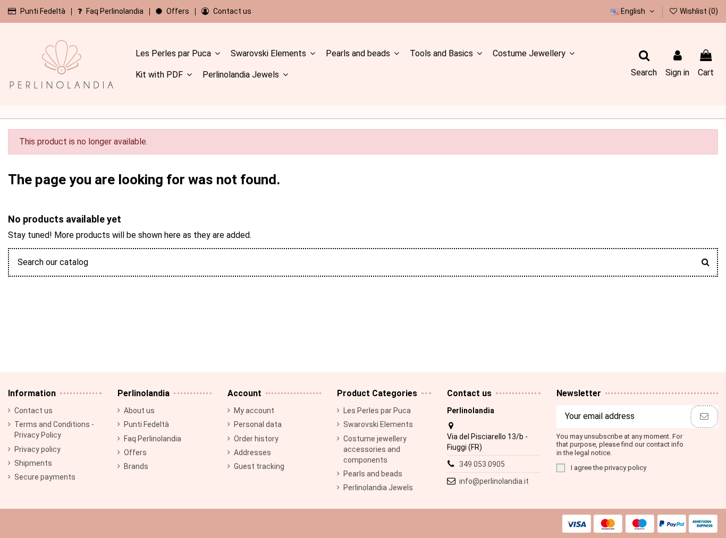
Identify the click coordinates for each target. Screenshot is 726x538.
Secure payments (44, 477)
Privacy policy (37, 449)
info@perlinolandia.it (494, 481)
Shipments (33, 463)
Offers (178, 11)
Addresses (252, 452)
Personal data (258, 424)
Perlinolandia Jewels (378, 487)
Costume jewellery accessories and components (375, 449)
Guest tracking (259, 466)
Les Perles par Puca (377, 410)
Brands (136, 466)
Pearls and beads (372, 473)
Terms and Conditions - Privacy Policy (54, 429)
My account (254, 410)
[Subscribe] (704, 416)
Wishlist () (698, 11)
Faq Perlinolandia (115, 11)
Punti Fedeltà (43, 11)
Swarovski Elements (378, 424)
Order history (256, 438)
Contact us (232, 11)
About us (139, 410)
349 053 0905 (482, 464)
